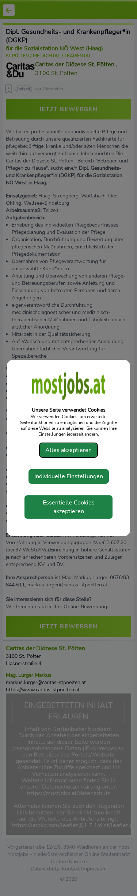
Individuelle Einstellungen (68, 476)
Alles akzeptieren (68, 450)
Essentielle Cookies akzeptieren (69, 507)
